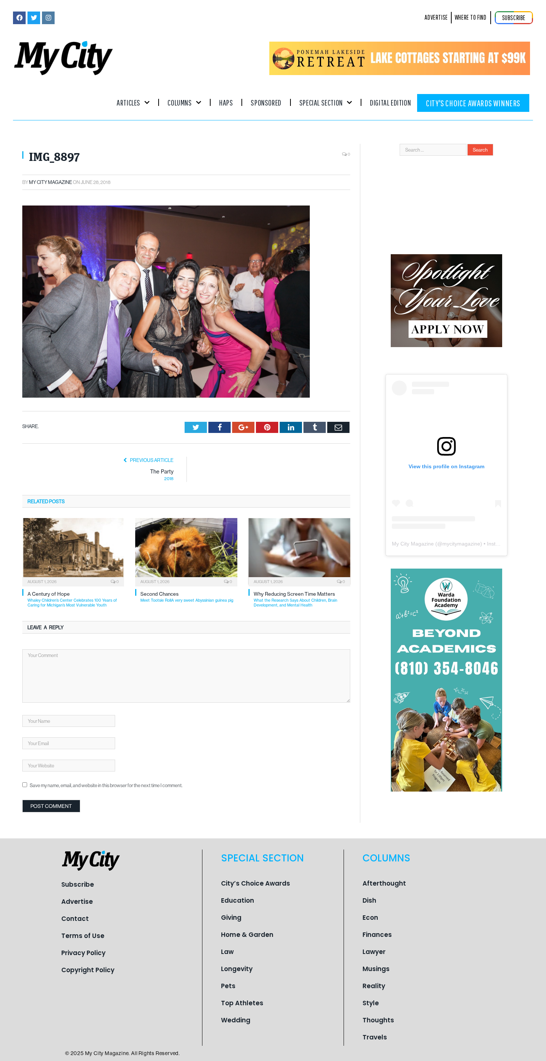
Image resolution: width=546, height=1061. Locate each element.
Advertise (77, 901)
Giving (231, 917)
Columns (180, 102)
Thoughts (378, 1020)
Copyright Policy (87, 969)
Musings (376, 968)
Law (227, 951)
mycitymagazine (461, 544)
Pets (228, 985)
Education (237, 900)
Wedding (235, 1020)
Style (371, 1003)
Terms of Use (82, 935)
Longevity (237, 968)
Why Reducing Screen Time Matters (295, 599)
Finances (377, 934)
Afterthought (384, 883)
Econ (370, 917)
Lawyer (374, 951)
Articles (128, 102)
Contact (75, 918)
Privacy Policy (83, 952)
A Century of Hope (72, 599)
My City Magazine (50, 182)
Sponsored (266, 102)
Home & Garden (247, 934)
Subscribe (77, 884)
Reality (374, 985)
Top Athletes (242, 1003)
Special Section (321, 102)
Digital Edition (390, 102)
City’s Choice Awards (255, 883)
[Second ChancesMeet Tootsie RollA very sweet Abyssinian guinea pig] (186, 551)
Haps (226, 102)
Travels (375, 1037)
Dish (369, 900)
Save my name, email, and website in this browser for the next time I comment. (106, 785)
